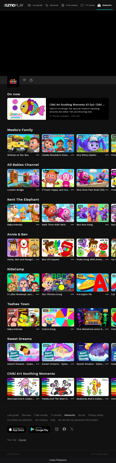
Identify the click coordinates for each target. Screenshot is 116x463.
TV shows (90, 5)
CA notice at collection (19, 419)
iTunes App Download (17, 430)
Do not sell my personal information (78, 419)
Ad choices (41, 419)
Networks (106, 5)
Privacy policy (95, 415)
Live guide (37, 5)
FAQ (52, 419)
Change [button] (22, 440)
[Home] (13, 5)
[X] (72, 429)
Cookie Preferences (58, 460)
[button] (58, 109)
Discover (54, 5)
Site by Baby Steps (100, 454)
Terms (81, 415)
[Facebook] (64, 429)
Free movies (72, 5)
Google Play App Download (39, 430)
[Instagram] (57, 429)
